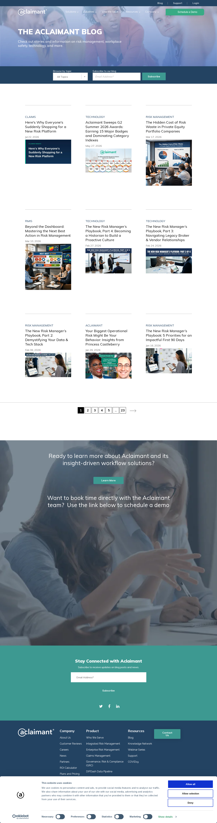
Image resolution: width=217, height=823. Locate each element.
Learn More (108, 480)
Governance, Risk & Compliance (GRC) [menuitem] (104, 763)
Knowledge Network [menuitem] (140, 743)
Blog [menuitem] (160, 3)
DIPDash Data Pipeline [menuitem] (99, 771)
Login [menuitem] (196, 3)
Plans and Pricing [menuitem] (70, 773)
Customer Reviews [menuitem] (71, 743)
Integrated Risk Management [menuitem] (103, 743)
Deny (190, 802)
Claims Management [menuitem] (98, 755)
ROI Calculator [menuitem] (68, 767)
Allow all (190, 784)
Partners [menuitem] (64, 761)
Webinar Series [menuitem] (136, 749)
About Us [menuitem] (65, 737)
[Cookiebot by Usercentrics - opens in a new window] (20, 816)
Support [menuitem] (177, 3)
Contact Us (167, 734)
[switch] (90, 816)
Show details (165, 816)
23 (123, 410)
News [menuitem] (63, 755)
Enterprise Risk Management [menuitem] (103, 749)
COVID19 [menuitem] (133, 761)
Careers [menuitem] (64, 749)
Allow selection (190, 793)
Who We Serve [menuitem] (95, 737)
